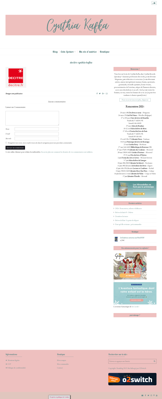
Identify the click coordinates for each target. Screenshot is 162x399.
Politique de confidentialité (16, 368)
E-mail (8, 134)
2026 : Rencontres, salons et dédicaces (128, 208)
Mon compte (61, 360)
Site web (8, 138)
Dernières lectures (121, 216)
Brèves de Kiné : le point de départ (127, 220)
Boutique (104, 51)
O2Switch (142, 368)
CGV (9, 364)
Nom (7, 129)
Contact (60, 368)
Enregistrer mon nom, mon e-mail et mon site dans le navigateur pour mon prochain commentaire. (40, 143)
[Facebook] (97, 93)
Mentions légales (14, 360)
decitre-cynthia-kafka (81, 62)
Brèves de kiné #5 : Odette (124, 212)
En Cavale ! (135, 306)
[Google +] (103, 93)
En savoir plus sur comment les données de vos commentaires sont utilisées (66, 152)
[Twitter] (99, 93)
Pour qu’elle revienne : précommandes (128, 224)
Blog (55, 51)
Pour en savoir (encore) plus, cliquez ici (135, 100)
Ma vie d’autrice (88, 51)
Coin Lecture (67, 51)
